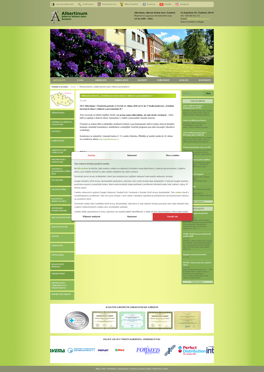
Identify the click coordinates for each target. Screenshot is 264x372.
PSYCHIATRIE (57, 180)
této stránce (82, 169)
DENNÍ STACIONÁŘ (60, 227)
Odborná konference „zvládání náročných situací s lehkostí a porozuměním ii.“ (104, 87)
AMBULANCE (121, 80)
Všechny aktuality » (197, 282)
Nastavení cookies (160, 369)
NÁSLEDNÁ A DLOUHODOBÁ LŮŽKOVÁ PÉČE (62, 171)
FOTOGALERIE (58, 255)
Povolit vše (172, 217)
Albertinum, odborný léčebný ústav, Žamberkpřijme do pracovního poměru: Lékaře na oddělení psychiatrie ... (197, 125)
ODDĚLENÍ (100, 80)
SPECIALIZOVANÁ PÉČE (61, 218)
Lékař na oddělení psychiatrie (194, 120)
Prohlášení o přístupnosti (117, 369)
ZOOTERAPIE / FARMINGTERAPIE (59, 209)
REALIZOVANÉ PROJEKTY (58, 265)
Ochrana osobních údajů (140, 369)
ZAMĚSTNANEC (58, 141)
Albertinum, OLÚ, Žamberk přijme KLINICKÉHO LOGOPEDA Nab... (197, 179)
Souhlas (91, 155)
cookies (178, 192)
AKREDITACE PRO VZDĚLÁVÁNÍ (59, 151)
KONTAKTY (205, 80)
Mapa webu (101, 369)
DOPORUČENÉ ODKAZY (61, 294)
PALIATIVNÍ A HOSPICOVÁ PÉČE (59, 200)
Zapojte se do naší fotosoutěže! (194, 254)
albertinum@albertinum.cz (198, 19)
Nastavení (132, 155)
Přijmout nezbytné (91, 217)
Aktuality (73, 87)
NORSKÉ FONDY (58, 274)
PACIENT (142, 80)
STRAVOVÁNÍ (57, 246)
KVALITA (184, 80)
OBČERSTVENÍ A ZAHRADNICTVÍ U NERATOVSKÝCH (59, 285)
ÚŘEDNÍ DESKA (58, 113)
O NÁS (80, 80)
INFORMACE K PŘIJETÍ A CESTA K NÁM (62, 123)
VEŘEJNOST (163, 80)
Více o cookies (172, 155)
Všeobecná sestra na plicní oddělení (196, 160)
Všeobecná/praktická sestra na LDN (197, 147)
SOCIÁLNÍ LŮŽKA (59, 189)
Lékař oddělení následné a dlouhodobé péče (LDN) (193, 107)
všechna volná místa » (197, 201)
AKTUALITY (59, 80)
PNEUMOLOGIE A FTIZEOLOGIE (59, 161)
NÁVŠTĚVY (56, 131)
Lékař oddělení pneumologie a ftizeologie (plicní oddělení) (195, 134)
